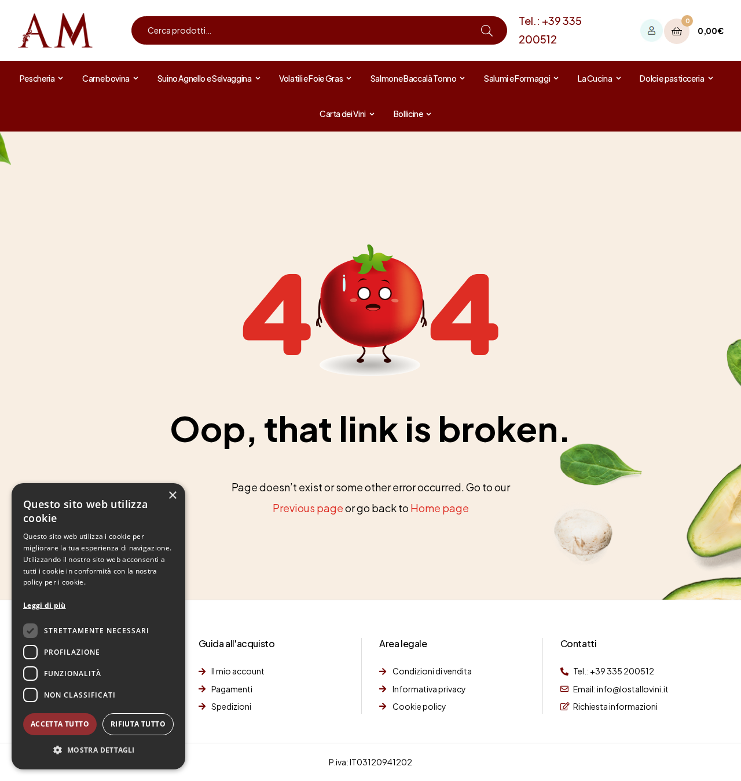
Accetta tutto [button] (60, 724)
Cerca (486, 30)
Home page (439, 507)
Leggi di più (44, 605)
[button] (98, 750)
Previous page (308, 507)
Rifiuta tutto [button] (138, 724)
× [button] (172, 495)
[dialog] (98, 626)
